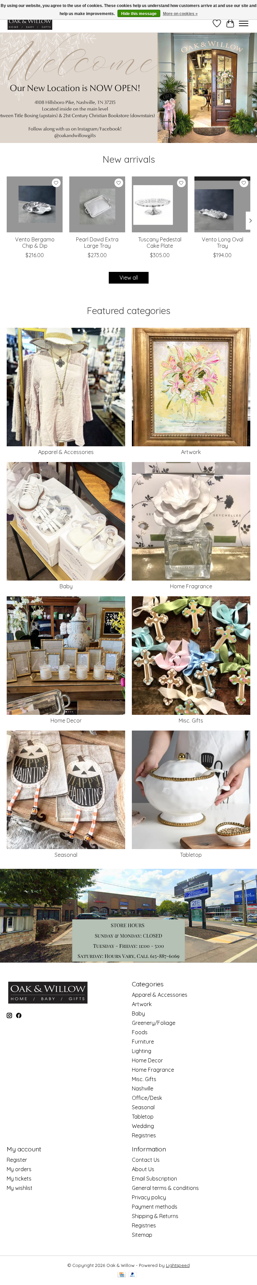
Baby (66, 586)
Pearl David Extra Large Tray (97, 242)
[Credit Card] (121, 1275)
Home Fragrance (191, 586)
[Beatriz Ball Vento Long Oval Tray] (222, 204)
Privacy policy (149, 1197)
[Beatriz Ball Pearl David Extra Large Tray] (97, 204)
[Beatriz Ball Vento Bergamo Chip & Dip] (35, 204)
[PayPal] (132, 1275)
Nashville (142, 1088)
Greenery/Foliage (153, 1022)
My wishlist (19, 1188)
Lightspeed (178, 1265)
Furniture (143, 1041)
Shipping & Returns (155, 1216)
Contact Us (146, 1159)
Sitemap (142, 1234)
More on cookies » (180, 13)
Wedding (143, 1126)
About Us (143, 1169)
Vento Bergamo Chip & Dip (35, 242)
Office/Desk (147, 1097)
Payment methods (154, 1206)
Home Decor (66, 720)
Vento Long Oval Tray (222, 242)
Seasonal (66, 854)
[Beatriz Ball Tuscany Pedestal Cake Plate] (160, 204)
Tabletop (191, 854)
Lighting (141, 1051)
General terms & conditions (165, 1188)
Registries (144, 1135)
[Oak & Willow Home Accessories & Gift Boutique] (30, 23)
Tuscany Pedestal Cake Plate (159, 242)
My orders (19, 1169)
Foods (140, 1032)
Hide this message (139, 13)
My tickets (19, 1178)
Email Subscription (154, 1178)
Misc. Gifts (191, 720)
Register (17, 1159)
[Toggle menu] (243, 23)
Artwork (191, 452)
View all (128, 277)
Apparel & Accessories (66, 452)
